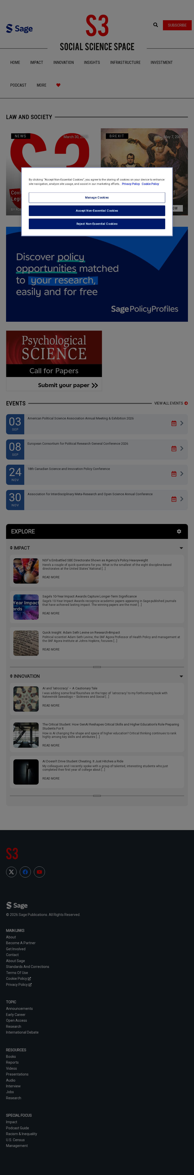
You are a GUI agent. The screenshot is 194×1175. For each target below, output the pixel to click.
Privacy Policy (131, 184)
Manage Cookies (97, 197)
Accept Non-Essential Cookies (97, 210)
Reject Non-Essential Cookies (97, 223)
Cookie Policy (150, 184)
